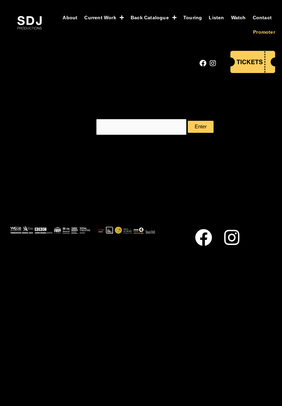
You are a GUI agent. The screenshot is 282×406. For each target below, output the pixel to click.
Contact (262, 17)
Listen (216, 17)
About (70, 17)
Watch (238, 17)
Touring (192, 17)
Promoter (264, 32)
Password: (82, 126)
